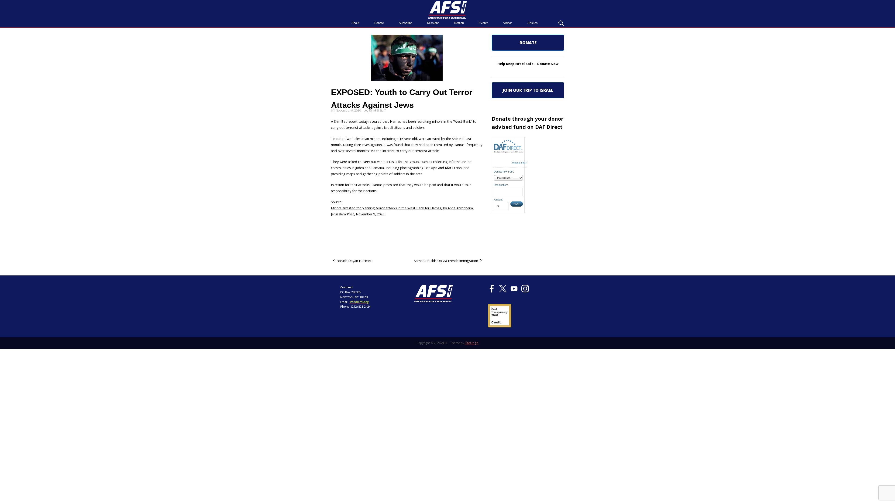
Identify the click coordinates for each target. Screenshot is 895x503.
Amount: (498, 199)
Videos (508, 23)
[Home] (447, 9)
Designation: (501, 185)
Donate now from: (504, 171)
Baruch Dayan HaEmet (354, 260)
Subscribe (405, 23)
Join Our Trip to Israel (528, 90)
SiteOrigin (471, 343)
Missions (433, 23)
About (355, 23)
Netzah (459, 23)
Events (483, 23)
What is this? (519, 162)
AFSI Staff (379, 110)
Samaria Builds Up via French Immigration (446, 260)
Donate (379, 23)
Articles (532, 23)
